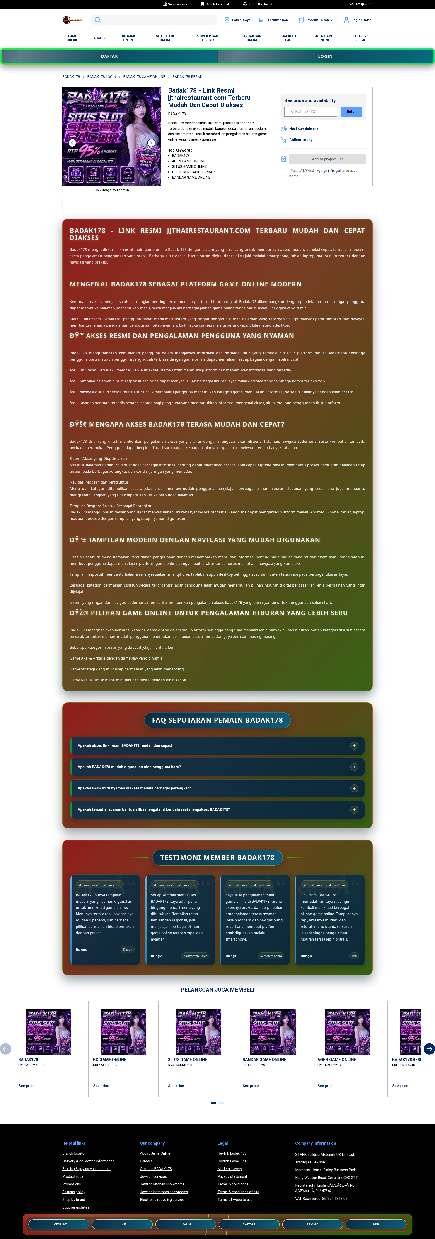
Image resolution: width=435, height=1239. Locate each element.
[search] (153, 20)
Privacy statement (232, 1176)
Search (97, 20)
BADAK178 (99, 38)
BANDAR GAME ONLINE (252, 38)
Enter (351, 112)
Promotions (71, 1184)
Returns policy (73, 1192)
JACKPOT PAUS (289, 38)
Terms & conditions (233, 1184)
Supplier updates (75, 1207)
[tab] (213, 1103)
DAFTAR (109, 56)
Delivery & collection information (88, 1161)
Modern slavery (230, 1169)
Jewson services (153, 1176)
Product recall (73, 1176)
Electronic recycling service (162, 1199)
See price (26, 1086)
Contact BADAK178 (156, 1169)
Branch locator (74, 1153)
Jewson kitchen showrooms (162, 1184)
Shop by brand (73, 1199)
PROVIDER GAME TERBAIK (208, 38)
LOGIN (325, 56)
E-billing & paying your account (86, 1169)
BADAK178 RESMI (360, 38)
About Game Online (155, 1153)
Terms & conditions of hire (238, 1192)
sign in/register (333, 171)
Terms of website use (235, 1199)
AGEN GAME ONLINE (324, 38)
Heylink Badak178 (232, 1161)
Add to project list (327, 159)
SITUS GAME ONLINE (165, 38)
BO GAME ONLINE (129, 38)
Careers (146, 1161)
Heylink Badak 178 (232, 1153)
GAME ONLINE (72, 38)
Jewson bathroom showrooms (164, 1192)
